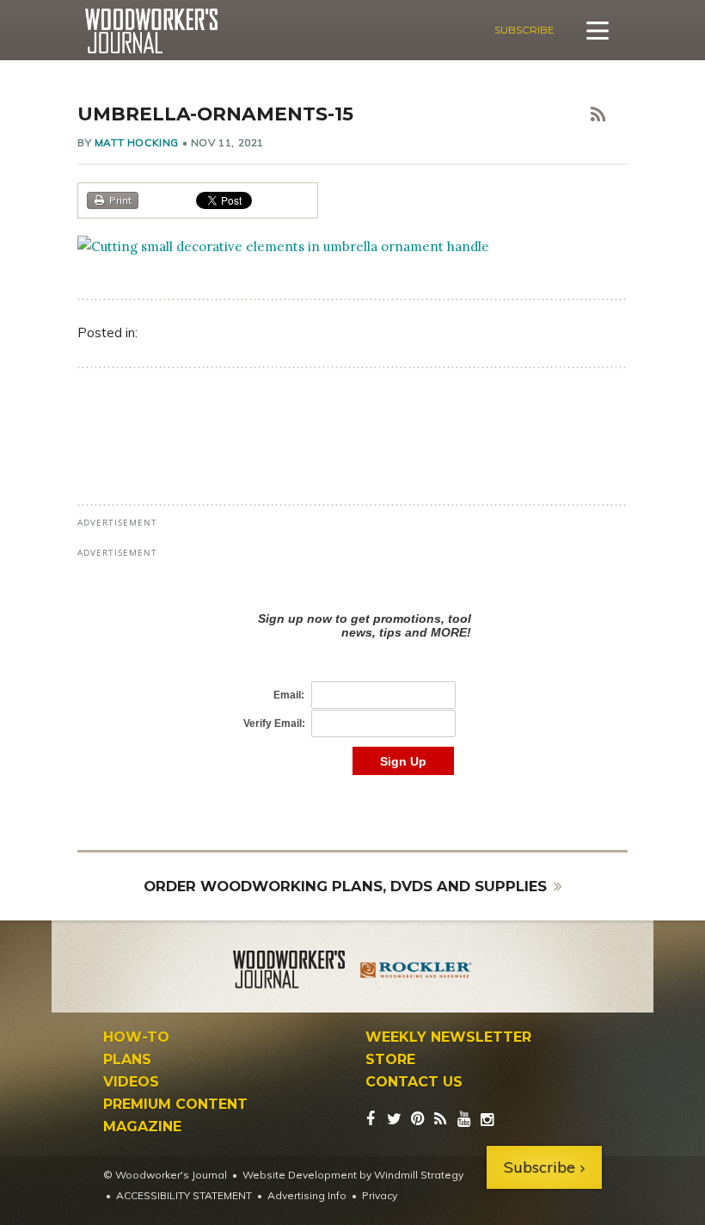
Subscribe (524, 29)
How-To (136, 1037)
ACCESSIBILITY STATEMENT (184, 1195)
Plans (127, 1060)
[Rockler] (416, 972)
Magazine (142, 1127)
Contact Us (414, 1082)
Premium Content (175, 1104)
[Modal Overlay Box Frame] (352, 676)
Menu (597, 30)
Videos (131, 1082)
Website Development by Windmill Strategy (352, 1174)
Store (390, 1060)
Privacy (379, 1195)
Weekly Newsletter (448, 1037)
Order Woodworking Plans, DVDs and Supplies (345, 886)
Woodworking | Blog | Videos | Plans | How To (151, 31)
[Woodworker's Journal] (289, 972)
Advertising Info (306, 1195)
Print (120, 200)
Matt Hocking (137, 142)
